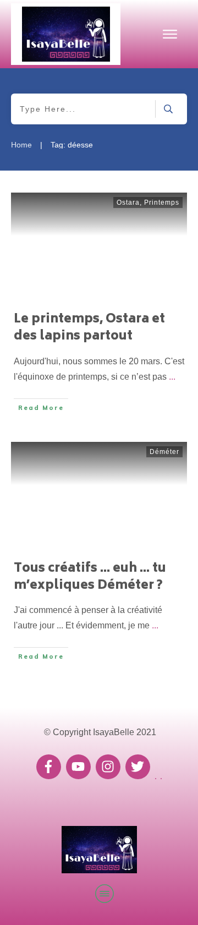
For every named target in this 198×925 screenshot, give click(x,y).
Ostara (128, 202)
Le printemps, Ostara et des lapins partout (89, 328)
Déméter (164, 452)
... (172, 376)
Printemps (161, 202)
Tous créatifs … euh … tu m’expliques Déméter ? (90, 577)
